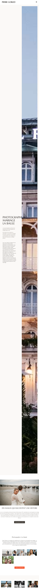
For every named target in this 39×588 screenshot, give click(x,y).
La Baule (21, 540)
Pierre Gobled (8, 2)
